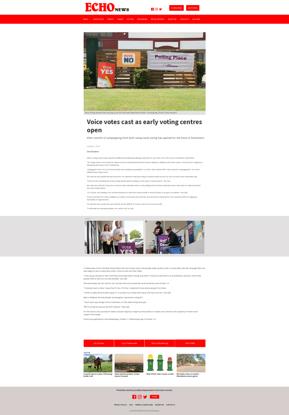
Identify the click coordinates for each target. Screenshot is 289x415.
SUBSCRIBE (176, 8)
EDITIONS (192, 8)
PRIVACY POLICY (120, 405)
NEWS (85, 19)
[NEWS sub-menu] (90, 19)
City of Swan (99, 343)
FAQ (131, 405)
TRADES (120, 19)
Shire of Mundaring (159, 343)
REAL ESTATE (99, 19)
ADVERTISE (172, 19)
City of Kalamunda (129, 343)
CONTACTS (184, 19)
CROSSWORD (142, 19)
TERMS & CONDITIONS (144, 405)
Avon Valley (190, 343)
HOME (154, 396)
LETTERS (130, 19)
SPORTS (110, 19)
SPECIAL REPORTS (157, 19)
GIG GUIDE (196, 19)
